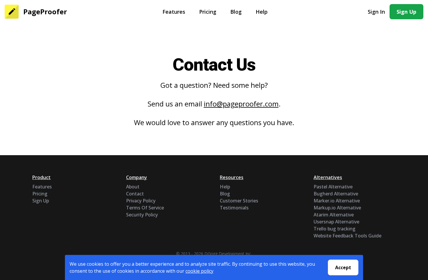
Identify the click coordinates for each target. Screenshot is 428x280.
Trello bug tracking (335, 228)
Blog (236, 11)
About (132, 186)
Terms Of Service (145, 207)
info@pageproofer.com (241, 103)
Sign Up (406, 11)
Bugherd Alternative (336, 193)
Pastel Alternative (333, 186)
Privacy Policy (140, 200)
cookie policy (199, 271)
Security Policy (142, 214)
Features (173, 11)
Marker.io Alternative (337, 200)
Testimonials (234, 207)
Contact (135, 193)
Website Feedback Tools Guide (347, 235)
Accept (343, 267)
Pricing (207, 11)
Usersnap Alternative (336, 221)
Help (262, 11)
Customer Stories (239, 200)
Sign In (376, 11)
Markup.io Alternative (337, 207)
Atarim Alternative (334, 214)
